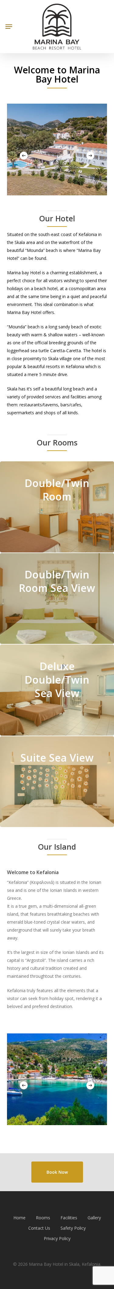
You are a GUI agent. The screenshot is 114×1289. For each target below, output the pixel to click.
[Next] (90, 156)
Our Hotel (57, 218)
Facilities (68, 1218)
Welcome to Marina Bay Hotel (57, 74)
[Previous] (24, 156)
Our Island (57, 846)
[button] (8, 27)
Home (19, 1218)
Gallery (94, 1218)
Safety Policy (73, 1228)
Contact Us (39, 1228)
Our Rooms (57, 442)
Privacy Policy (57, 1238)
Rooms (43, 1218)
